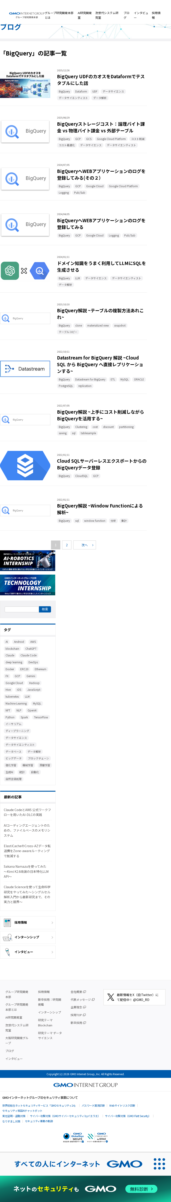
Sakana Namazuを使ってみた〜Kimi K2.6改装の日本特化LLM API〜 (26, 871)
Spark (24, 717)
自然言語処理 (14, 779)
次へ (84, 545)
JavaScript (33, 689)
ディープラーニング (17, 731)
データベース (13, 751)
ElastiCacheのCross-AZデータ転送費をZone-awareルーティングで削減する (27, 851)
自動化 (35, 772)
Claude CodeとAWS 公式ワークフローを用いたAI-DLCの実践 (27, 812)
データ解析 (34, 751)
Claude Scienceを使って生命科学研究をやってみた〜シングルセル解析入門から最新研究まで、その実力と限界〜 (27, 894)
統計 (22, 772)
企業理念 (76, 1007)
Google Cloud (14, 683)
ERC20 (24, 669)
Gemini (30, 676)
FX (7, 676)
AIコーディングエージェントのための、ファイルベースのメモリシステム (27, 830)
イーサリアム (13, 724)
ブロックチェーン (38, 758)
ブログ (126, 15)
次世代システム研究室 (106, 15)
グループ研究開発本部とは (59, 15)
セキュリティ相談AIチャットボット (22, 1110)
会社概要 (76, 992)
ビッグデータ (14, 758)
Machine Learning (16, 703)
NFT (8, 710)
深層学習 (44, 765)
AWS (33, 641)
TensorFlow (41, 717)
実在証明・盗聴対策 (13, 1116)
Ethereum (40, 669)
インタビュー (141, 15)
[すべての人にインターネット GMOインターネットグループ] (74, 1163)
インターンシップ (26, 937)
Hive (8, 689)
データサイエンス (16, 738)
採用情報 (156, 15)
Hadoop (34, 683)
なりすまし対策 (11, 1121)
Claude (10, 655)
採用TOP (76, 1015)
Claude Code (28, 655)
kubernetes (12, 696)
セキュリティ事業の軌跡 (39, 1121)
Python (10, 717)
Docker (10, 669)
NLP (18, 710)
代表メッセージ (81, 999)
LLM (27, 696)
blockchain (12, 648)
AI (7, 641)
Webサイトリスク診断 (122, 1105)
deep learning (14, 662)
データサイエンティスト (20, 744)
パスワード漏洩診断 (93, 1105)
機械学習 (27, 765)
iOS (19, 689)
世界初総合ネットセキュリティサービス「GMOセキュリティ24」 (39, 1105)
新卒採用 (76, 1023)
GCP (17, 676)
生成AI (9, 772)
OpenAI (32, 710)
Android (19, 641)
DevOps (33, 662)
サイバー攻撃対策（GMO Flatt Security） (128, 1116)
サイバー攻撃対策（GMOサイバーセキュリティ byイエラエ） (65, 1116)
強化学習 (11, 765)
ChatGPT (31, 648)
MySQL (37, 703)
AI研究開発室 (85, 15)
